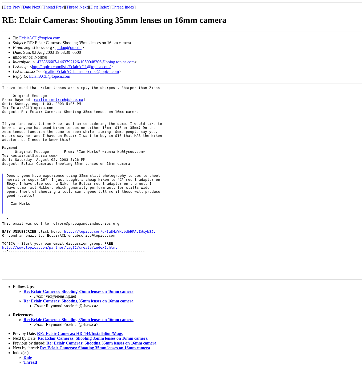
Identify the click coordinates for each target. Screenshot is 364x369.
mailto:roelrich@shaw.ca (58, 100)
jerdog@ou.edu (68, 47)
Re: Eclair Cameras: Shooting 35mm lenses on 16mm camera (78, 291)
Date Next (31, 7)
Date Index (99, 7)
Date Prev (11, 7)
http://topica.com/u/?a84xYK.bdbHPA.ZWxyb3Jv (110, 231)
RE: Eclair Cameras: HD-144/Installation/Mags (80, 333)
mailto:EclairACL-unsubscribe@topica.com (82, 71)
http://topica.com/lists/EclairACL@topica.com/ (71, 66)
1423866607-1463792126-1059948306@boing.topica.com (85, 62)
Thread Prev (53, 7)
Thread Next (77, 7)
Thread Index (123, 7)
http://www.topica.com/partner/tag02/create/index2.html (59, 247)
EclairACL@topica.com (39, 38)
